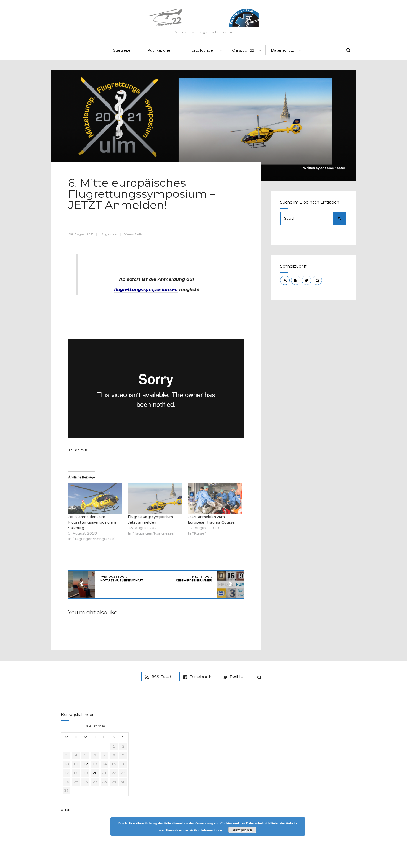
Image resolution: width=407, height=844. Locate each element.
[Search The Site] (317, 280)
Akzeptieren (242, 829)
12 (85, 764)
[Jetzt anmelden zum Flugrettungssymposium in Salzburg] (95, 498)
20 (94, 773)
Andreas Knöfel (332, 168)
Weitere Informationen (206, 830)
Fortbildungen (202, 50)
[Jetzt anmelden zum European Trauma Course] (215, 498)
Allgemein (109, 234)
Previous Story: (121, 578)
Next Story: (194, 578)
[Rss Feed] (285, 280)
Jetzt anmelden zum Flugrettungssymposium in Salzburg (92, 522)
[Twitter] (306, 280)
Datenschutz (282, 50)
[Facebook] (295, 280)
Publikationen (160, 50)
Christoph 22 (243, 50)
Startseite (122, 50)
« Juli (65, 810)
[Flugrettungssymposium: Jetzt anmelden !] (155, 498)
